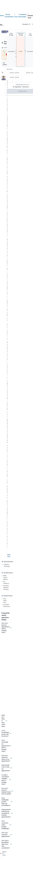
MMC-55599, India (5, 600)
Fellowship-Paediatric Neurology (6, 587)
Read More (9, 555)
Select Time (9, 69)
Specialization (8, 561)
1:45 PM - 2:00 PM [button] (14, 72)
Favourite (25, 24)
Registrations (8, 596)
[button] (11, 49)
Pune (16, 17)
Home (2, 15)
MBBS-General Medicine (5, 577)
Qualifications (8, 573)
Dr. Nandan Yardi (3, 25)
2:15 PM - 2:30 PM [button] (14, 77)
